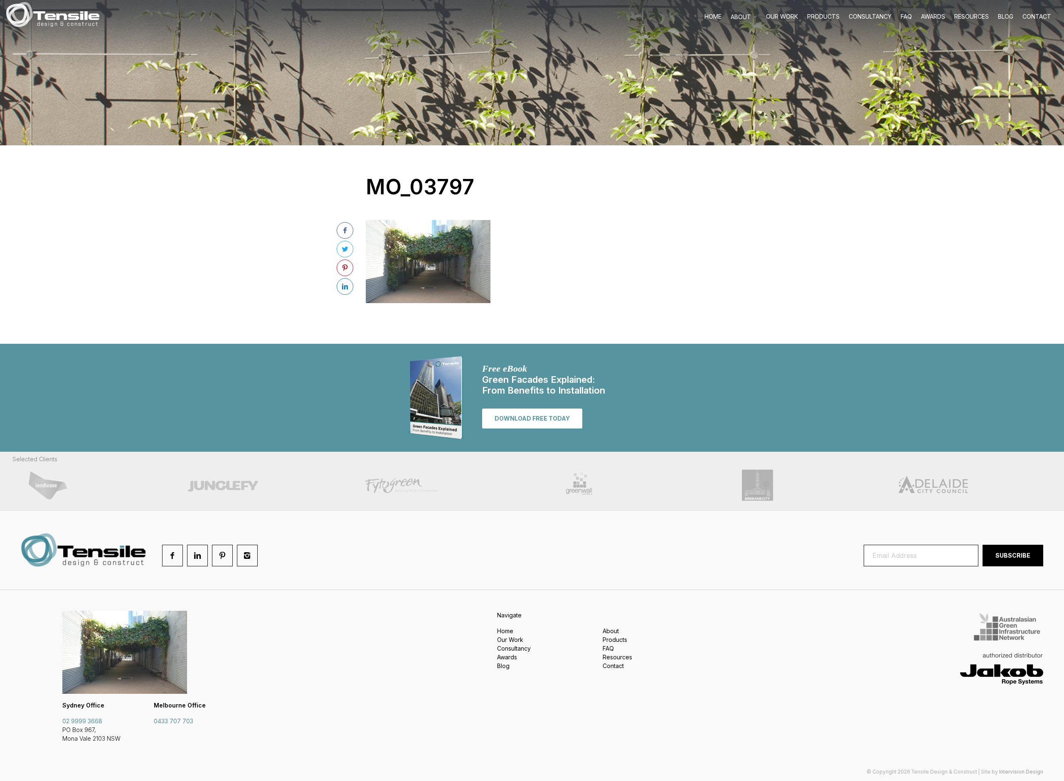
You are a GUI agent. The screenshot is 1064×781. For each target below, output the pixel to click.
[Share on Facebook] (345, 230)
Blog (1005, 16)
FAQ (906, 16)
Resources (971, 16)
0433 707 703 (173, 721)
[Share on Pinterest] (345, 268)
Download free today (532, 418)
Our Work (782, 16)
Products (823, 16)
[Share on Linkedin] (345, 286)
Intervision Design (1021, 772)
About (741, 16)
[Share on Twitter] (345, 249)
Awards (933, 16)
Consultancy (870, 16)
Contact (1036, 16)
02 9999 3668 (82, 721)
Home (713, 16)
